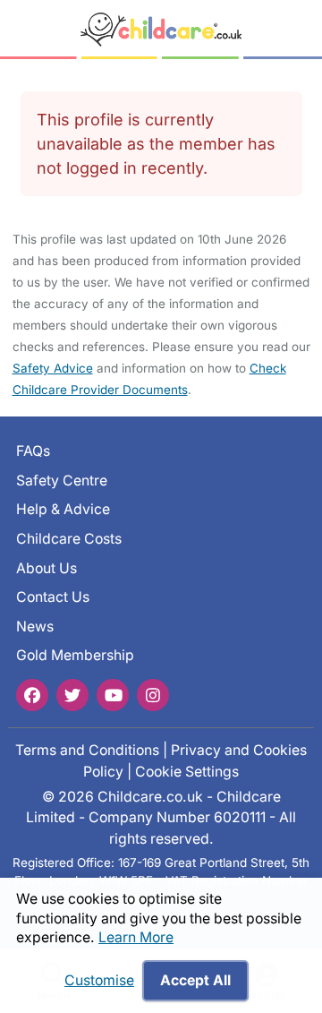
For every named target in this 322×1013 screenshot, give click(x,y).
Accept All (195, 980)
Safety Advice (53, 368)
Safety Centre (61, 479)
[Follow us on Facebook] (32, 694)
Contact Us (52, 596)
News (35, 626)
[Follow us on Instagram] (153, 694)
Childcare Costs (69, 538)
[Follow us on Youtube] (113, 694)
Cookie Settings (187, 770)
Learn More (136, 937)
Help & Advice (63, 509)
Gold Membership (75, 655)
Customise (99, 980)
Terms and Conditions (87, 750)
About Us (46, 567)
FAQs (33, 450)
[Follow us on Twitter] (72, 694)
